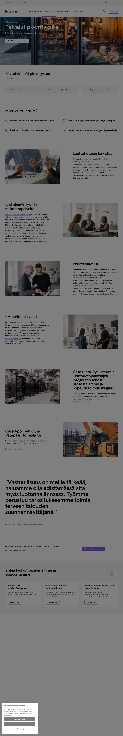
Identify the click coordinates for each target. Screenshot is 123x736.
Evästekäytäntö (8, 715)
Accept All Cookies (20, 719)
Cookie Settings (20, 729)
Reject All (20, 724)
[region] (20, 718)
